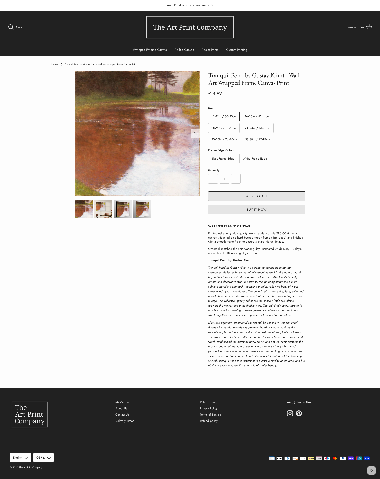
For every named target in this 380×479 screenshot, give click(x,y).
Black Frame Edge (222, 158)
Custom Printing (236, 49)
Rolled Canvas (184, 49)
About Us (121, 408)
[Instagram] (290, 413)
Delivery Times (124, 421)
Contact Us (122, 414)
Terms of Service (210, 414)
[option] (137, 133)
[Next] (195, 133)
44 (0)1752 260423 (300, 402)
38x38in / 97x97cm (257, 139)
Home (54, 64)
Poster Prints (210, 49)
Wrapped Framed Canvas (150, 49)
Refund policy (209, 421)
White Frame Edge (255, 158)
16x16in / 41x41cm (257, 116)
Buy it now (257, 209)
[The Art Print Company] (190, 27)
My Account (122, 402)
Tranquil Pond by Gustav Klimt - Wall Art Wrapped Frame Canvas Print (101, 64)
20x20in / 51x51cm (224, 128)
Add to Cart (256, 196)
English (17, 457)
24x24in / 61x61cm (257, 128)
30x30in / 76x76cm (224, 139)
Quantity (213, 170)
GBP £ (40, 457)
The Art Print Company (30, 467)
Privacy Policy (208, 408)
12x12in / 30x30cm (224, 116)
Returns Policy (209, 402)
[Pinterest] (299, 413)
